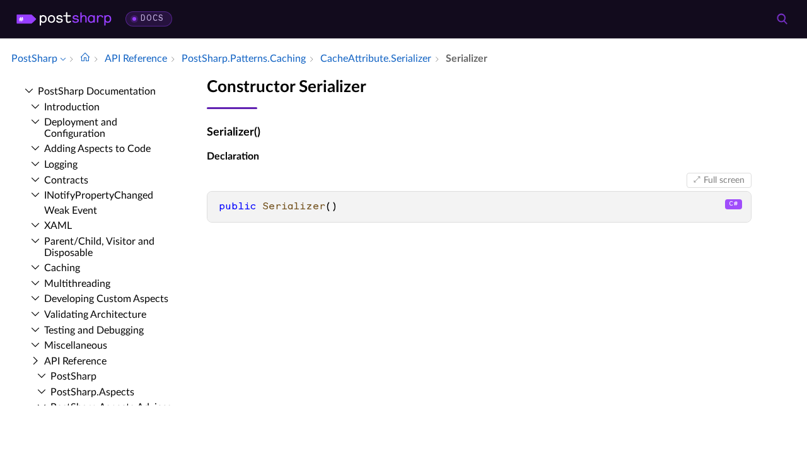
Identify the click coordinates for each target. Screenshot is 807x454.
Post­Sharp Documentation (97, 91)
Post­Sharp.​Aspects (92, 392)
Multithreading (77, 284)
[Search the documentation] (781, 19)
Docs (152, 19)
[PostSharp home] (64, 19)
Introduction (72, 107)
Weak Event (70, 211)
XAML (58, 226)
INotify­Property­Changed (98, 195)
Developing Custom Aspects (106, 299)
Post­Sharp (73, 376)
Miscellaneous (75, 345)
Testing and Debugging (94, 330)
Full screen (724, 180)
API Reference (75, 361)
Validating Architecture (95, 315)
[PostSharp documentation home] (85, 59)
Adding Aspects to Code (97, 149)
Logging (61, 165)
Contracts (66, 180)
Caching (62, 268)
